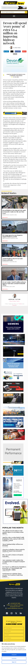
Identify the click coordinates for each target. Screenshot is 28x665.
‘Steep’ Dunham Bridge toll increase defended (12, 545)
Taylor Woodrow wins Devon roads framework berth (12, 259)
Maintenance (19, 75)
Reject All (14, 662)
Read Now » (5, 217)
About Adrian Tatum (14, 301)
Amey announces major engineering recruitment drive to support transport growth (13, 561)
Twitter (20, 303)
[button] (6, 51)
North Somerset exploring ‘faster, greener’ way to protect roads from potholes (12, 575)
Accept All (14, 654)
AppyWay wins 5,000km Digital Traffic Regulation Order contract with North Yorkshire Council (13, 539)
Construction (10, 74)
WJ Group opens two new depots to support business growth (12, 236)
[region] (14, 653)
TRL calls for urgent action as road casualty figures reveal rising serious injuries (13, 532)
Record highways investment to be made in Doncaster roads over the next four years (14, 212)
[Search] (26, 12)
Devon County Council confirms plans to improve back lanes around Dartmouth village (14, 283)
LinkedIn (14, 305)
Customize (14, 658)
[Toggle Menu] (14, 16)
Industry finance (18, 74)
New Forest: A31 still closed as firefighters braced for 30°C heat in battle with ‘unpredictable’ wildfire (14, 568)
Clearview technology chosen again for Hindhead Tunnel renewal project (13, 550)
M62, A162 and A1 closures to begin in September (12, 555)
